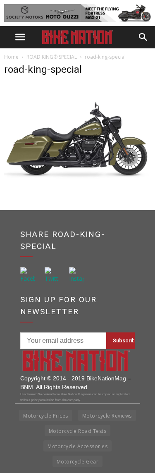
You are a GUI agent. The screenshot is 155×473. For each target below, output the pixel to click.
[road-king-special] (77, 180)
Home (11, 56)
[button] (143, 37)
